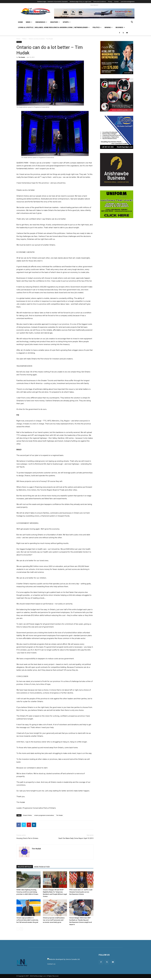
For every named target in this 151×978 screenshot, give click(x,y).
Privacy (110, 1)
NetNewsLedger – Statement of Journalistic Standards (52, 1)
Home (20, 22)
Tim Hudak (21, 57)
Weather (54, 22)
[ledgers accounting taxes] (116, 132)
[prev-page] (17, 928)
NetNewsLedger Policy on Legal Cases (80, 1)
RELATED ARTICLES (25, 867)
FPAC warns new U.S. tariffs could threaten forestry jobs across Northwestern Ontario (80, 892)
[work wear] (116, 95)
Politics (96, 27)
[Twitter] (123, 32)
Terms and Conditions (99, 1)
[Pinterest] (29, 825)
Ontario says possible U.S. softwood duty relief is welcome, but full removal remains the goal (27, 920)
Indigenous (40, 22)
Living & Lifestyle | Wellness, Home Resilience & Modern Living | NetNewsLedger (53, 27)
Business (119, 27)
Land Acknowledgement (128, 1)
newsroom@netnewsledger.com (68, 964)
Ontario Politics (27, 815)
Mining (108, 27)
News (28, 22)
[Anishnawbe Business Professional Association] (116, 169)
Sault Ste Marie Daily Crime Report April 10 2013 (75, 838)
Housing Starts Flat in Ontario (27, 838)
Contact (116, 1)
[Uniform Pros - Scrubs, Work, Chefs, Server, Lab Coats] (116, 204)
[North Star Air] (94, 13)
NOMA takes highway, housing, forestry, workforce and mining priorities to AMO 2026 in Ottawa (27, 892)
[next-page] (21, 928)
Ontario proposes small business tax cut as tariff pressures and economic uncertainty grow (54, 920)
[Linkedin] (34, 825)
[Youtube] (127, 32)
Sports (66, 22)
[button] (132, 22)
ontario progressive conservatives (44, 815)
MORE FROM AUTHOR (42, 867)
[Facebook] (119, 32)
